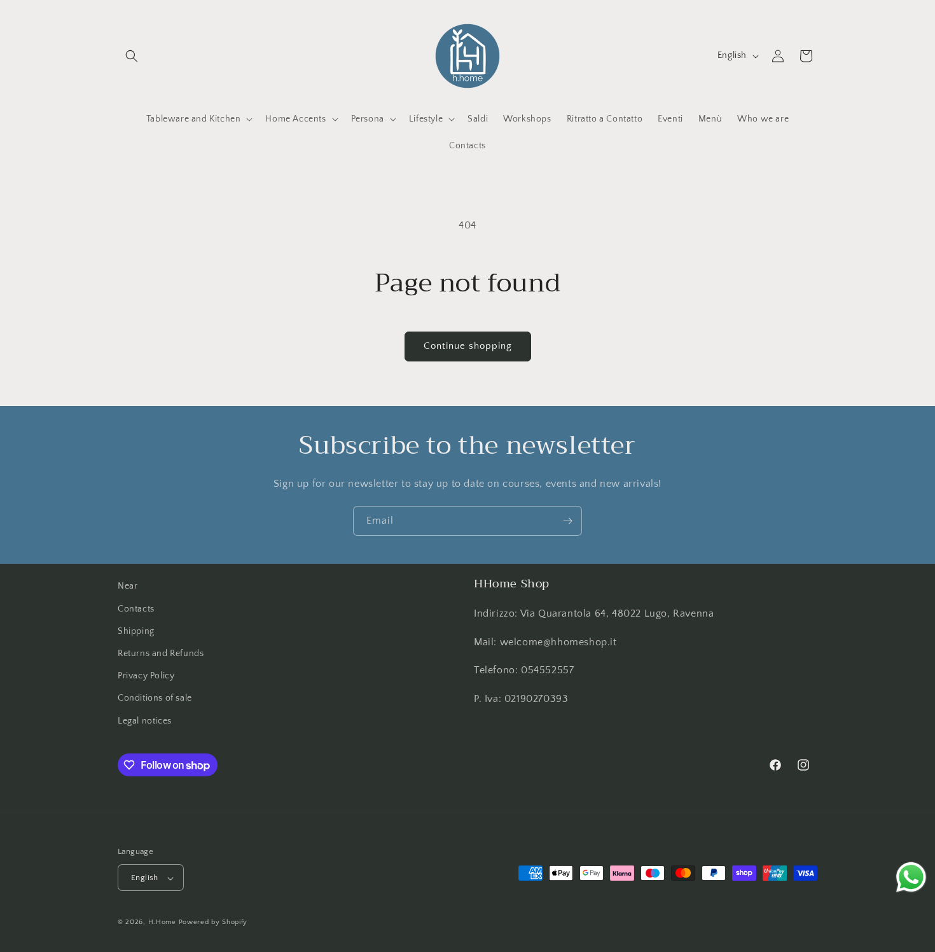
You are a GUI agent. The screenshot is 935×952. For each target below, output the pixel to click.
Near (127, 586)
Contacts (136, 608)
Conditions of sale (155, 698)
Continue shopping (468, 345)
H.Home (162, 923)
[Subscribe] (567, 521)
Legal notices (145, 720)
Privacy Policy (146, 676)
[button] (132, 56)
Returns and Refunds (161, 653)
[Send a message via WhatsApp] (911, 877)
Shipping (136, 631)
